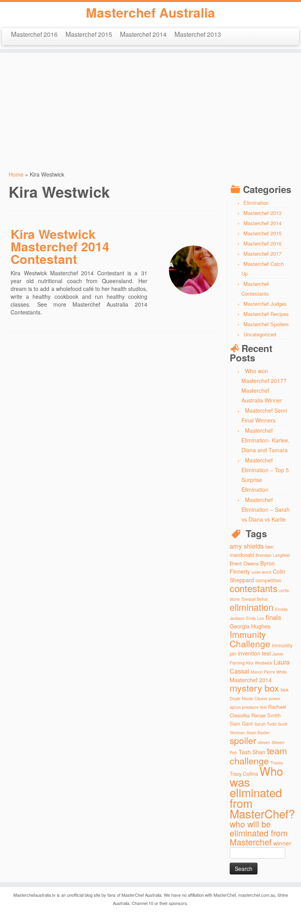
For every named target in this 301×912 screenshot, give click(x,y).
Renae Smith (266, 715)
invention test (254, 653)
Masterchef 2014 (143, 34)
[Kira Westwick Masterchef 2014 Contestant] (193, 270)
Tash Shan (252, 752)
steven (264, 742)
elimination (252, 607)
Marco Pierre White (269, 672)
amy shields (247, 546)
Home (16, 174)
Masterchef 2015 (88, 34)
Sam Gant (241, 723)
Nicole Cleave (254, 698)
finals (273, 617)
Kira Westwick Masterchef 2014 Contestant (60, 246)
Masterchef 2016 (34, 34)
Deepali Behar (254, 599)
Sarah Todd (265, 724)
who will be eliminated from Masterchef (259, 833)
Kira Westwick (259, 663)
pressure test (254, 707)
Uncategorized (259, 334)
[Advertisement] (150, 108)
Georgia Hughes (250, 626)
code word (261, 572)
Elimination (255, 202)
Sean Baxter (258, 732)
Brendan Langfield (273, 555)
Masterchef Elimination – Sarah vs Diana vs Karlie (265, 509)
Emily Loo (255, 618)
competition (268, 580)
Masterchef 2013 (197, 34)
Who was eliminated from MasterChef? (262, 792)
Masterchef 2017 (262, 253)
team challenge (258, 755)
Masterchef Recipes (266, 314)
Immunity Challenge (250, 639)
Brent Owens (244, 563)
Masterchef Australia (150, 12)
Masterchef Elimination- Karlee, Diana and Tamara (265, 440)
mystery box (254, 687)
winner (282, 842)
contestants (253, 588)
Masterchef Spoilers (266, 324)
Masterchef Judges (265, 303)
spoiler (243, 740)
